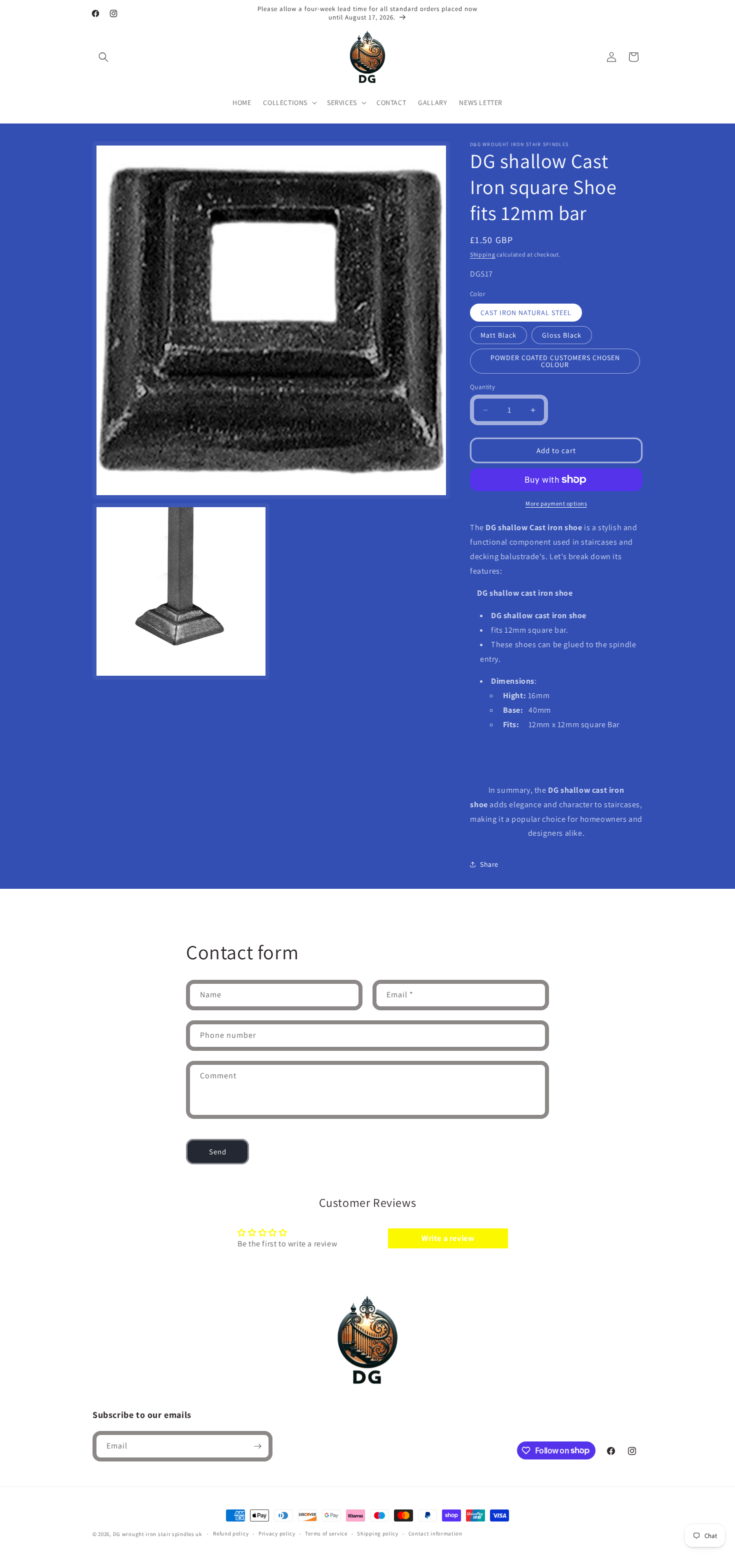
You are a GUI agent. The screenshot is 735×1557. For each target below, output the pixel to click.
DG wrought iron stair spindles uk (157, 1533)
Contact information (435, 1533)
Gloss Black (562, 335)
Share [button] (489, 864)
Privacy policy (277, 1533)
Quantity (482, 387)
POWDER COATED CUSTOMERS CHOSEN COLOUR (555, 361)
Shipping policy (377, 1533)
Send (217, 1151)
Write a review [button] (448, 1238)
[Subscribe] (257, 1446)
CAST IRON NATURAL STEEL (526, 312)
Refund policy (230, 1533)
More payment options (556, 503)
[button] (103, 57)
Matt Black (498, 335)
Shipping (483, 254)
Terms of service (326, 1533)
